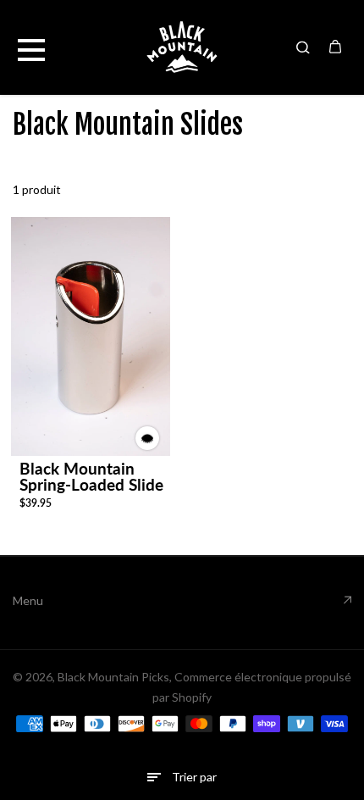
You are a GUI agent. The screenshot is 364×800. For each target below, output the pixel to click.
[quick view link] (147, 438)
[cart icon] (335, 47)
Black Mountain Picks (113, 676)
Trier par (194, 776)
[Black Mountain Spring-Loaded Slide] (90, 336)
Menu (28, 600)
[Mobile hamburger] (31, 46)
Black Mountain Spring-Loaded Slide (91, 476)
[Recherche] (303, 47)
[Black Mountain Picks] (182, 47)
